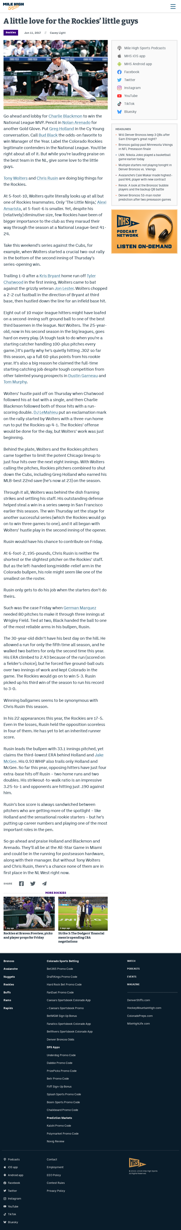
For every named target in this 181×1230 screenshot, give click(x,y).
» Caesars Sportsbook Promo (65, 1008)
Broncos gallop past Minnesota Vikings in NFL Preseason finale (146, 147)
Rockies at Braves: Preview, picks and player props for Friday (28, 935)
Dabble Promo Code (59, 1063)
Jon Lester (64, 288)
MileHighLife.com (138, 1023)
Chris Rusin (47, 178)
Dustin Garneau (83, 375)
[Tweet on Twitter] (33, 883)
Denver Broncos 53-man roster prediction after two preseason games (145, 197)
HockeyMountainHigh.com (144, 1008)
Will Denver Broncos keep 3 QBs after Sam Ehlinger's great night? (144, 137)
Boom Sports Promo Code (63, 1102)
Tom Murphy (15, 381)
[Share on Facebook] (21, 883)
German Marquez (80, 607)
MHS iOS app (134, 56)
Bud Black (48, 135)
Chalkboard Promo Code (62, 1110)
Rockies (11, 32)
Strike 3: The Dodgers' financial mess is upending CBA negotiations (81, 937)
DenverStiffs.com (138, 1000)
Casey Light (58, 32)
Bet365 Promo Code (60, 968)
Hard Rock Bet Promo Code (64, 984)
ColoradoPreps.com (140, 1015)
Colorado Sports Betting (63, 961)
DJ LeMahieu (46, 412)
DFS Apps (53, 1047)
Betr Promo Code (58, 1078)
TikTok (129, 104)
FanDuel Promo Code (60, 992)
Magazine (133, 984)
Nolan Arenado (76, 122)
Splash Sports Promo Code (64, 1094)
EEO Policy (54, 1175)
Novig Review (55, 1141)
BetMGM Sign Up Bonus (62, 1015)
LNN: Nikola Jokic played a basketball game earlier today (145, 157)
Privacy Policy (56, 1190)
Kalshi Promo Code (59, 1125)
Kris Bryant (50, 275)
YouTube (131, 96)
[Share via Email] (44, 883)
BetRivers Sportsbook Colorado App (69, 1031)
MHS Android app (138, 64)
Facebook (131, 72)
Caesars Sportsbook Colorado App (68, 1000)
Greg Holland (61, 128)
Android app (15, 1175)
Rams (7, 1000)
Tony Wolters (16, 178)
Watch (131, 961)
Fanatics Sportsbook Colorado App (69, 1023)
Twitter (129, 80)
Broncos (9, 961)
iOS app (13, 1167)
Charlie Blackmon (65, 116)
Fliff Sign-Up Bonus (59, 1086)
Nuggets (9, 976)
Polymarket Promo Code (63, 1133)
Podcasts (133, 968)
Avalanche (11, 968)
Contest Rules (56, 1182)
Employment (55, 1167)
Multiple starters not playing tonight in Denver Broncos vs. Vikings (145, 167)
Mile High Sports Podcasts (145, 48)
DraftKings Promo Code (62, 976)
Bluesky (130, 112)
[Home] (13, 6)
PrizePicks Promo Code (62, 1070)
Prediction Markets (59, 1118)
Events (131, 976)
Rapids (8, 1008)
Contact (52, 1159)
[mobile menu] (173, 6)
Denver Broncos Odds (60, 1039)
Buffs (7, 992)
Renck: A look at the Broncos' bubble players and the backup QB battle (143, 187)
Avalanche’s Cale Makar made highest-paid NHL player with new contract (145, 177)
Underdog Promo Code (61, 1055)
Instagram (132, 88)
